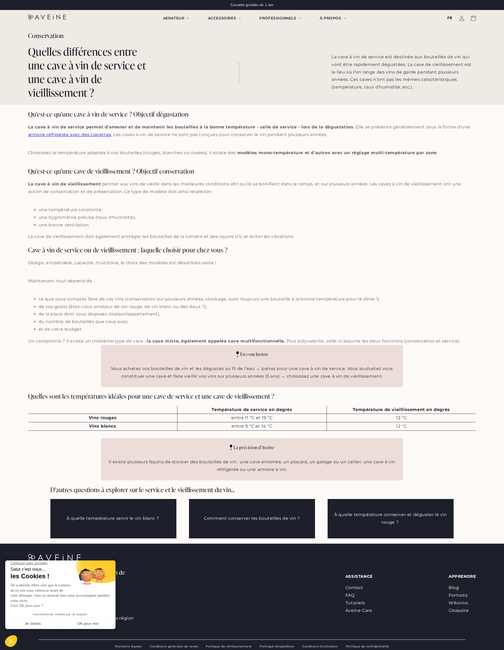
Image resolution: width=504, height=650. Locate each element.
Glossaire (459, 610)
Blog (454, 587)
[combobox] (449, 18)
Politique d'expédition (277, 646)
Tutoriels (355, 602)
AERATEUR (174, 18)
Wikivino (459, 602)
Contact (354, 587)
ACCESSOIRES (222, 18)
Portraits (458, 595)
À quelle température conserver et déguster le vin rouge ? (390, 518)
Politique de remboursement (229, 646)
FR (449, 17)
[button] (176, 18)
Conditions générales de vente (174, 646)
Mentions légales (128, 646)
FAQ (350, 595)
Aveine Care (358, 610)
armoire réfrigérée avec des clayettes (69, 134)
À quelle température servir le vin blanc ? (113, 518)
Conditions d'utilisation (320, 646)
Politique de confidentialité (367, 646)
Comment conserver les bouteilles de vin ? (252, 518)
